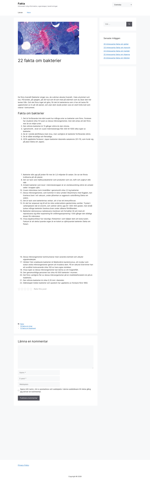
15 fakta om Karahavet (28, 328)
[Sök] (129, 24)
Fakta (21, 3)
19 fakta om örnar (26, 326)
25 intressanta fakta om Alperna (117, 54)
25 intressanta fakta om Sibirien (117, 58)
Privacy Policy (23, 465)
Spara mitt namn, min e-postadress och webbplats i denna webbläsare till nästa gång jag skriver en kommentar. (55, 390)
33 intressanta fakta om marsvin (117, 48)
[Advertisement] (55, 81)
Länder (20, 12)
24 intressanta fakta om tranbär (117, 51)
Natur (29, 12)
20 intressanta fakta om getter (116, 44)
